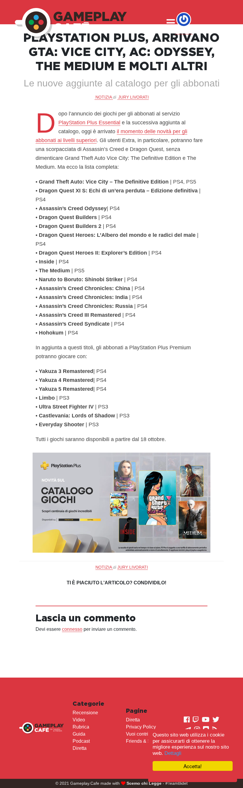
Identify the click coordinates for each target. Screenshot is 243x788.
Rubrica (81, 726)
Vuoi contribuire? (144, 733)
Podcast (81, 741)
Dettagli (172, 753)
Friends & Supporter (147, 741)
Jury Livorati (133, 97)
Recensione (85, 712)
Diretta (80, 748)
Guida (79, 733)
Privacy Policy (141, 726)
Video (79, 719)
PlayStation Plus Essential (89, 123)
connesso (72, 629)
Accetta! (192, 766)
